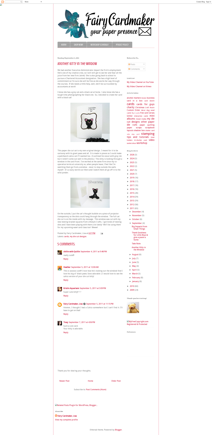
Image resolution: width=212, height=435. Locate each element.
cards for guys (145, 104)
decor (143, 110)
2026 (132, 155)
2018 (132, 181)
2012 (132, 204)
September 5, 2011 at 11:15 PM (99, 304)
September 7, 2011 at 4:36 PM (82, 322)
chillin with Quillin (71, 251)
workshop (142, 143)
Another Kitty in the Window (139, 248)
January (135, 281)
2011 (132, 208)
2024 (132, 158)
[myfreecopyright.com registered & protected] (140, 324)
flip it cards (136, 113)
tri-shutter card (140, 140)
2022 (132, 166)
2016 (132, 189)
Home (63, 44)
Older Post (116, 381)
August (135, 254)
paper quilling (147, 125)
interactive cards (141, 116)
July (134, 258)
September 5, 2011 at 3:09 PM (93, 288)
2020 (132, 174)
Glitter (130, 116)
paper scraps (134, 127)
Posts (132, 64)
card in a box (134, 101)
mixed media (141, 119)
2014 (132, 197)
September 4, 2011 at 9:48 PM (94, 251)
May (134, 266)
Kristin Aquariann (71, 288)
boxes (144, 98)
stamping (147, 134)
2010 (132, 286)
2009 (132, 290)
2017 (132, 185)
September (137, 223)
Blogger (118, 430)
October (136, 219)
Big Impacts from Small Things (139, 227)
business (150, 98)
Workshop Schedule (99, 44)
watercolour (131, 143)
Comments (135, 69)
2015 (132, 193)
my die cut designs (78, 236)
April (134, 270)
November (137, 215)
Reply (65, 259)
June (134, 262)
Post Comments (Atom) (96, 389)
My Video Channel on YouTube (140, 82)
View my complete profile (66, 420)
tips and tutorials (138, 137)
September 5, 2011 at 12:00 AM (85, 267)
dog (148, 110)
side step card (133, 134)
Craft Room (149, 108)
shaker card (149, 130)
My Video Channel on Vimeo (139, 86)
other (144, 121)
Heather (67, 267)
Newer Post (64, 381)
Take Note (136, 243)
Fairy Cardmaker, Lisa (73, 304)
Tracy (65, 322)
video (151, 140)
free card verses (147, 113)
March (135, 273)
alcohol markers (134, 98)
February (136, 277)
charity (130, 107)
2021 (132, 170)
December (137, 212)
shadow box (139, 130)
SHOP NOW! (78, 44)
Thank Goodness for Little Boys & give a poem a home (140, 236)
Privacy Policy (122, 44)
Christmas (139, 107)
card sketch (149, 101)
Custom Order (133, 110)
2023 (132, 162)
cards (66, 236)
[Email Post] (101, 233)
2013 (132, 200)
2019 (132, 178)
